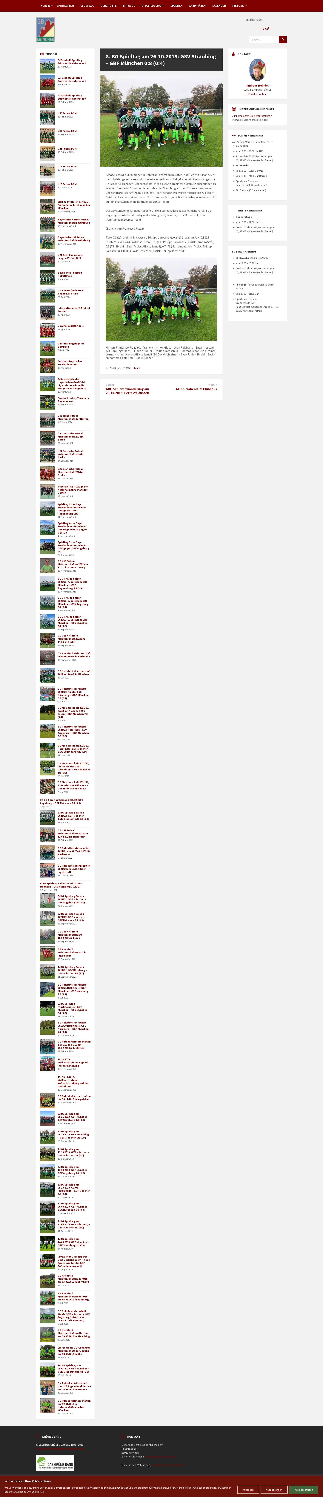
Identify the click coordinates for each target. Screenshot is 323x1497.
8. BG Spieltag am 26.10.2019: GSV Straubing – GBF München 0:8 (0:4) (73, 1134)
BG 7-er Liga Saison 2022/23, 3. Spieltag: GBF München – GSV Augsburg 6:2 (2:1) (73, 602)
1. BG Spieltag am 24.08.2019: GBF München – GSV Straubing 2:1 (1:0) (74, 1242)
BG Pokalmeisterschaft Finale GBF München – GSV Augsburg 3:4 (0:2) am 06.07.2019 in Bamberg (74, 1315)
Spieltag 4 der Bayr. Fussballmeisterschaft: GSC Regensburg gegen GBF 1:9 (72, 527)
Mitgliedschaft (152, 5)
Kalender (219, 5)
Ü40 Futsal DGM (67, 113)
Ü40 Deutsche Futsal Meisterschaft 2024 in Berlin (70, 436)
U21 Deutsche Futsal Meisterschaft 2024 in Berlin (70, 454)
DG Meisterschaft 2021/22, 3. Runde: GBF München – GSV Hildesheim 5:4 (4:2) (73, 785)
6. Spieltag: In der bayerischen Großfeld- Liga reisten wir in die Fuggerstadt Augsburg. (72, 383)
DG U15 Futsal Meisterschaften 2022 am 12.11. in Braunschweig (73, 564)
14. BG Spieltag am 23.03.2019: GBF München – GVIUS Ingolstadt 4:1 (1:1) (74, 1368)
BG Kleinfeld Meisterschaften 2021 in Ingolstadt (72, 952)
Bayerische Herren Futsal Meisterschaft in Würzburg (74, 221)
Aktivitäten (197, 5)
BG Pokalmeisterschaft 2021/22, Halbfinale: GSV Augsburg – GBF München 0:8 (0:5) (73, 731)
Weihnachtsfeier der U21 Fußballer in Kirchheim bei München (74, 205)
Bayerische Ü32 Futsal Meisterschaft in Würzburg (74, 239)
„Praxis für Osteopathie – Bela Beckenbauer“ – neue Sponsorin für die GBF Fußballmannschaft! (74, 1261)
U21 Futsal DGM (67, 148)
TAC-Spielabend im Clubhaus (195, 389)
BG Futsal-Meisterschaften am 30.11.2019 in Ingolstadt (74, 1097)
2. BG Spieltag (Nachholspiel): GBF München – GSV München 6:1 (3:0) (72, 1008)
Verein (45, 5)
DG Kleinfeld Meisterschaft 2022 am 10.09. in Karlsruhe (74, 655)
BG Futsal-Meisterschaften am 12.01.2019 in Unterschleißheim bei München (74, 1405)
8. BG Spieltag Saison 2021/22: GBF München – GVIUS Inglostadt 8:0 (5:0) (73, 816)
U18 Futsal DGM (67, 184)
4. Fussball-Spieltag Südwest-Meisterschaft (72, 97)
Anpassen (248, 1489)
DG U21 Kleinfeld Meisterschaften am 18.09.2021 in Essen (70, 935)
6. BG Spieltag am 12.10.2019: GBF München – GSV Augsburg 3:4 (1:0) (74, 1170)
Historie (238, 5)
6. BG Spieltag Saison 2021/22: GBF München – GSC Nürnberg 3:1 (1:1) (61, 885)
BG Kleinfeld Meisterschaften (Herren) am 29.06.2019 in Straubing (74, 1333)
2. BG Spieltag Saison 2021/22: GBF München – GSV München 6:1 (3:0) (72, 917)
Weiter (212, 384)
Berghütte (109, 5)
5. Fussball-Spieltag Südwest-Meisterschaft (72, 79)
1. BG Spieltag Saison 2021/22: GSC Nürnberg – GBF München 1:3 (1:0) (72, 970)
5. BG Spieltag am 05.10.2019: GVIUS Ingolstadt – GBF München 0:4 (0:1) (74, 1189)
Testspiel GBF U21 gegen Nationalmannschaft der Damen (73, 490)
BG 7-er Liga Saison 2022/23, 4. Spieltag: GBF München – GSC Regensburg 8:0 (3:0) (72, 583)
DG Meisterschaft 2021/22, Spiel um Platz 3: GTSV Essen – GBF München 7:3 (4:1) (73, 712)
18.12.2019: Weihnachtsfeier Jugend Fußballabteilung (73, 1062)
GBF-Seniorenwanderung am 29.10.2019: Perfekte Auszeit (128, 391)
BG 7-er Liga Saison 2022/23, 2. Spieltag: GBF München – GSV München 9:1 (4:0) (72, 621)
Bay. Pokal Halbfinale (71, 325)
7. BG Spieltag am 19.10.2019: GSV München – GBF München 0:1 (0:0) (73, 1152)
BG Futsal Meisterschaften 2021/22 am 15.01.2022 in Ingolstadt (74, 869)
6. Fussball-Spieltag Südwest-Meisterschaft (72, 61)
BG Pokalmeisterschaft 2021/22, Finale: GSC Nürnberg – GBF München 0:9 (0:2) (73, 693)
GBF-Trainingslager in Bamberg (71, 345)
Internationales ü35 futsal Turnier (74, 309)
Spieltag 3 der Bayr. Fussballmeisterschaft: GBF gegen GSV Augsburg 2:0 (73, 546)
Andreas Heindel (258, 85)
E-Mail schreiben (257, 94)
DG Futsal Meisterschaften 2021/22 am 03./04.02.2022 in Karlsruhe (74, 851)
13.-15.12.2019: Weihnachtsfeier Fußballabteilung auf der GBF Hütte (73, 1081)
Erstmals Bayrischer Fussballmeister (70, 363)
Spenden (176, 5)
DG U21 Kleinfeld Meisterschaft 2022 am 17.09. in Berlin (71, 639)
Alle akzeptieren (304, 1489)
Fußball (136, 368)
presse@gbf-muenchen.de (161, 1456)
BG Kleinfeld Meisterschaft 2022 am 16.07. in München (74, 672)
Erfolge (129, 5)
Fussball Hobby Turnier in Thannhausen (73, 399)
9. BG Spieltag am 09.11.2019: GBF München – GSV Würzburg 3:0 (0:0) (74, 1117)
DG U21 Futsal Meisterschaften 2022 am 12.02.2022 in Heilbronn (73, 833)
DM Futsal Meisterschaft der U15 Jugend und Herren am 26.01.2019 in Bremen (74, 1386)
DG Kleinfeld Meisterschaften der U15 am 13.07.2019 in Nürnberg (73, 1279)
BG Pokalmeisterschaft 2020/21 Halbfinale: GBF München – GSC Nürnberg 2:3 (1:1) (73, 989)
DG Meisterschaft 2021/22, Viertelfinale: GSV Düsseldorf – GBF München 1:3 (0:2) (74, 768)
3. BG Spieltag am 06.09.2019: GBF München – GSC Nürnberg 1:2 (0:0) (74, 1206)
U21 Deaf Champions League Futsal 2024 (70, 256)
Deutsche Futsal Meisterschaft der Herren (73, 417)
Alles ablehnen (274, 1489)
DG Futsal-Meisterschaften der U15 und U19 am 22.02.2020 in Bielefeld (74, 1045)
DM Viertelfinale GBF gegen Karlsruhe (70, 292)
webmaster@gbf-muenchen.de (168, 1465)
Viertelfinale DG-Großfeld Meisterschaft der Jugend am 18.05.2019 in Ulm (74, 1351)
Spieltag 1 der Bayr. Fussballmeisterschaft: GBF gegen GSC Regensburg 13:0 (72, 509)
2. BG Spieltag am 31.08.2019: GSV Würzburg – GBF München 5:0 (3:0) (74, 1224)
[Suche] (283, 39)
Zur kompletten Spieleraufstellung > (252, 115)
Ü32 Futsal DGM (67, 131)
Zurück (110, 384)
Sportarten (65, 5)
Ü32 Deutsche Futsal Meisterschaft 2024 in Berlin (70, 472)
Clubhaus (87, 5)
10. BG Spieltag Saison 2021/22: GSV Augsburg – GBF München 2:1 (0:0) (61, 801)
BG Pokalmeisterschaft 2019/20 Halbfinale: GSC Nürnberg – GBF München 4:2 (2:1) (73, 1027)
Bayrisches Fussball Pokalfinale (70, 274)
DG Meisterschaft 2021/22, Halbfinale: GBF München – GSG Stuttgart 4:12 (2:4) (74, 749)
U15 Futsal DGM (67, 166)
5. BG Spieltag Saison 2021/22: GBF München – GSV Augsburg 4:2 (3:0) (72, 899)
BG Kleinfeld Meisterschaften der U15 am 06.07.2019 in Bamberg (73, 1296)
